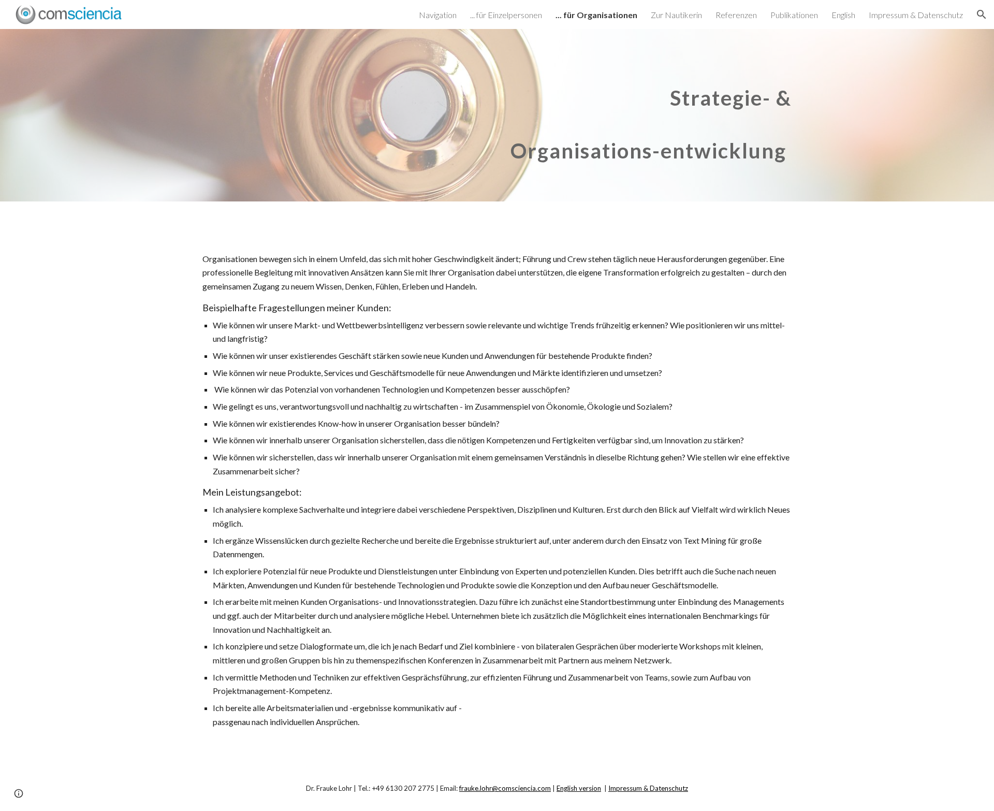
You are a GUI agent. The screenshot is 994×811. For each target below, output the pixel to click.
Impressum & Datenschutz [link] (916, 15)
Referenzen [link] (736, 15)
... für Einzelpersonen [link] (506, 15)
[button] (981, 14)
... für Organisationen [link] (596, 15)
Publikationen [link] (794, 15)
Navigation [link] (438, 15)
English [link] (843, 15)
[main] (599, 115)
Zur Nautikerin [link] (676, 15)
